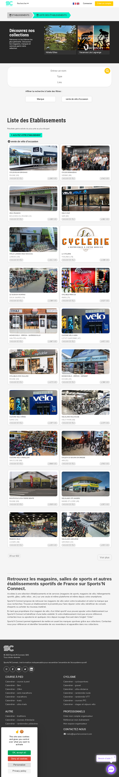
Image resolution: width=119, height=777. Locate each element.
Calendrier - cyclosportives (75, 681)
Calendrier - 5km (13, 685)
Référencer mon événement (76, 720)
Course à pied (14, 676)
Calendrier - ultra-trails (16, 704)
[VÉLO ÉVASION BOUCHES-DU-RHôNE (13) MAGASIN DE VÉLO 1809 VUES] (33, 198)
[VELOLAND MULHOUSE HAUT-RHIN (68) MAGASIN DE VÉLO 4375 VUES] (86, 402)
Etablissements (20, 15)
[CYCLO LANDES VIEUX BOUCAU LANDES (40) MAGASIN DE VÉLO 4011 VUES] (33, 239)
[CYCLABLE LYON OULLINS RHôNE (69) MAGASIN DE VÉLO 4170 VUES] (33, 361)
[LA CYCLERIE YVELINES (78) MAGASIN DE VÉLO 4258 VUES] (86, 239)
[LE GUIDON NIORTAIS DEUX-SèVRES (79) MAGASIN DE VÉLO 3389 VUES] (33, 280)
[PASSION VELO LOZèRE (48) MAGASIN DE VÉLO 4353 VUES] (33, 524)
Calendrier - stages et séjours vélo (79, 704)
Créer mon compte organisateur (78, 716)
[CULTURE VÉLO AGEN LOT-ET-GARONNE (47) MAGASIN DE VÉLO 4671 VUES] (86, 321)
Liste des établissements (53, 15)
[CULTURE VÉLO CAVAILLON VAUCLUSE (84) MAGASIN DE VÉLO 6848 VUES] (33, 443)
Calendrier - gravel (72, 685)
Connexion (87, 3)
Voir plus (104, 557)
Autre (9, 711)
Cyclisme (69, 676)
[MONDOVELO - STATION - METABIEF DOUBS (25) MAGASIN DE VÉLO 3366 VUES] (86, 361)
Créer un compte (104, 3)
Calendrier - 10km (13, 689)
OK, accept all (19, 753)
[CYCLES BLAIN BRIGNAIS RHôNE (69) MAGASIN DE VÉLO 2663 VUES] (33, 158)
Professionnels (74, 711)
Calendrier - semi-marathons (18, 693)
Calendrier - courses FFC (74, 700)
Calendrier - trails (13, 700)
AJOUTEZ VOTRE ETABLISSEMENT (26, 135)
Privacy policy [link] (19, 771)
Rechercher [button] (22, 3)
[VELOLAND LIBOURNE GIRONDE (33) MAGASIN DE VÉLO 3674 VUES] (86, 524)
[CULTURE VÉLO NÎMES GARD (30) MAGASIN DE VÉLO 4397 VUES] (33, 402)
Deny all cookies (19, 759)
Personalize (19, 765)
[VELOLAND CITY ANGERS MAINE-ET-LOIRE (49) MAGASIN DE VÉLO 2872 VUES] (86, 484)
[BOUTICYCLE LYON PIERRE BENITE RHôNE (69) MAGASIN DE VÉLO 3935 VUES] (33, 484)
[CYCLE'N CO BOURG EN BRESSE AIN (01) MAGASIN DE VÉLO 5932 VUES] (86, 443)
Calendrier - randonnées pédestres (21, 723)
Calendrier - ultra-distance (75, 689)
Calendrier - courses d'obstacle (19, 720)
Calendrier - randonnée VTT (76, 696)
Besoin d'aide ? (105, 758)
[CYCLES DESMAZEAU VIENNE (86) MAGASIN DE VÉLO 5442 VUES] (86, 158)
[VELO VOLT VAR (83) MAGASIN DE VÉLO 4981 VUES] (86, 198)
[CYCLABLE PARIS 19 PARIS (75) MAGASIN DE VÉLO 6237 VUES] (86, 280)
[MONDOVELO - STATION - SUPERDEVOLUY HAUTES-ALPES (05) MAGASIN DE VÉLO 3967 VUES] (33, 321)
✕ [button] (115, 757)
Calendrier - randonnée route (77, 693)
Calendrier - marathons (16, 696)
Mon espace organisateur (75, 723)
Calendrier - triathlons (15, 716)
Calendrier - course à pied (17, 681)
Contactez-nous (74, 729)
